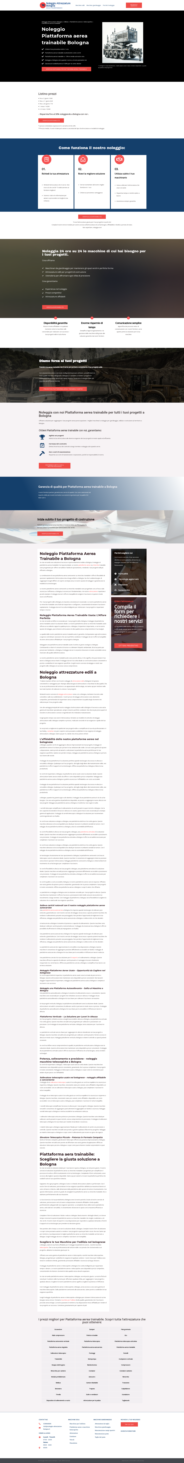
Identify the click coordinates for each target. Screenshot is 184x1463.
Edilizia (66, 22)
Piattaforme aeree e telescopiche (81, 22)
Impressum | (125, 1460)
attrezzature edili (78, 681)
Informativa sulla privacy (137, 1460)
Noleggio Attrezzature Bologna (58, 4)
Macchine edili (80, 5)
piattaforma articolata (88, 832)
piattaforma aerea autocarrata (53, 910)
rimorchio (96, 565)
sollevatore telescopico (58, 1082)
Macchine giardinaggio (93, 5)
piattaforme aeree (84, 565)
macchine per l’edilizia (68, 1300)
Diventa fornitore (128, 1431)
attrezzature (93, 591)
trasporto (74, 957)
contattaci (50, 731)
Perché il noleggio (109, 5)
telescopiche (44, 1247)
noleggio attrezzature (65, 694)
